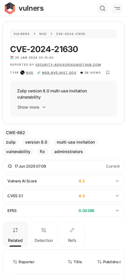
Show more (28, 107)
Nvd (43, 34)
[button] (63, 166)
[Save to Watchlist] (108, 72)
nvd (29, 72)
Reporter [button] (27, 261)
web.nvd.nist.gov (59, 72)
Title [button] (78, 261)
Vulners (22, 34)
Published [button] (112, 261)
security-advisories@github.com (68, 64)
